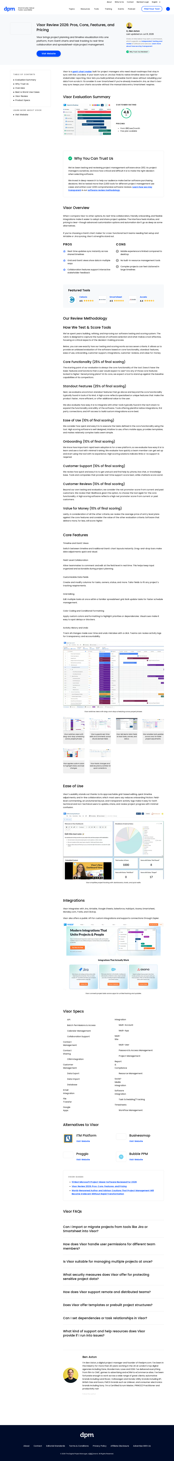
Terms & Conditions (79, 1446)
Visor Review (21, 96)
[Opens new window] (20, 28)
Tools (96, 9)
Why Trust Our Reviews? (138, 52)
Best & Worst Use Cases (27, 92)
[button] (113, 1229)
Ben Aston (134, 31)
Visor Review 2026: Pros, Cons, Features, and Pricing (99, 1186)
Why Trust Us (22, 84)
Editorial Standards (55, 1446)
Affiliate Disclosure (120, 1446)
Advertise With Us (142, 1446)
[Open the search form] (168, 9)
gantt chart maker (82, 71)
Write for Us (119, 2)
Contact (130, 2)
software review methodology (104, 190)
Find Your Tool (153, 9)
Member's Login (143, 2)
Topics (72, 9)
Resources (85, 9)
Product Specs (22, 100)
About (109, 2)
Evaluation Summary (25, 80)
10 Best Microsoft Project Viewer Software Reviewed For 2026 (104, 1182)
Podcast (131, 9)
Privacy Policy (99, 1446)
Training (108, 9)
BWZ (91, 1454)
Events (121, 9)
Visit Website (51, 53)
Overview (20, 88)
